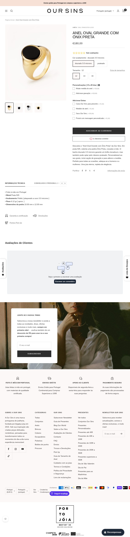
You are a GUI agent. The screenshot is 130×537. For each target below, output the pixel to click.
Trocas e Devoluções (62, 448)
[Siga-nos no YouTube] (22, 449)
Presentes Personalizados (84, 426)
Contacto (57, 437)
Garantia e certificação (19, 216)
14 (84, 76)
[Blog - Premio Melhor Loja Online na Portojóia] (65, 507)
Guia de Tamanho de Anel (62, 457)
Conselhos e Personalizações (49, 183)
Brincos (38, 429)
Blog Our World (60, 425)
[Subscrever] (121, 434)
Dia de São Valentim (86, 464)
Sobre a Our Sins (61, 429)
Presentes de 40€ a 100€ (86, 437)
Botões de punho (42, 444)
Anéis (37, 425)
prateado (101, 63)
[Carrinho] (123, 11)
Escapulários (40, 437)
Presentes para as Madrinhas (85, 472)
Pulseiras (38, 441)
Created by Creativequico (45, 491)
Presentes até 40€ (85, 432)
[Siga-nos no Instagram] (15, 449)
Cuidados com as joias (63, 463)
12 (76, 76)
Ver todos (82, 418)
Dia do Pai (82, 468)
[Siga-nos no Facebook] (8, 449)
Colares (38, 433)
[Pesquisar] (11, 11)
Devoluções (43, 216)
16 (92, 76)
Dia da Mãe (82, 478)
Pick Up (57, 452)
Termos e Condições (62, 467)
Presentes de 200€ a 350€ (86, 451)
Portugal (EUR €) (10, 491)
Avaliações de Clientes (63, 433)
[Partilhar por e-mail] (94, 171)
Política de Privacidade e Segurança (63, 472)
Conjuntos (39, 421)
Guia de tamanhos (117, 70)
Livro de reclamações (62, 477)
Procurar (38, 448)
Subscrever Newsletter (63, 418)
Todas (37, 418)
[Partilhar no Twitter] (90, 171)
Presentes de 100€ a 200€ (86, 444)
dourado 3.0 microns (83, 63)
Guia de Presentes (61, 421)
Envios (56, 444)
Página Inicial (9, 20)
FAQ (55, 441)
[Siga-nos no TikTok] (8, 455)
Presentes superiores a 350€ (87, 458)
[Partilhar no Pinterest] (85, 171)
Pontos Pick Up (16, 223)
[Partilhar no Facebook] (82, 171)
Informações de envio (116, 171)
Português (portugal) (104, 11)
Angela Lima (20, 424)
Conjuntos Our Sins (86, 421)
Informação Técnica (15, 183)
